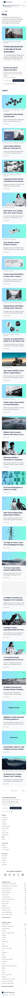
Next (23, 790)
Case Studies (5, 828)
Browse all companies (8, 986)
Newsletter (4, 855)
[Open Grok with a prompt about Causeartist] (18, 874)
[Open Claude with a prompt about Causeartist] (22, 874)
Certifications (5, 835)
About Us (4, 845)
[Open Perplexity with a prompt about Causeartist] (9, 874)
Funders (4, 821)
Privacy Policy (5, 994)
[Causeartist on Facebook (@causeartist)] (5, 811)
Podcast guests (6, 826)
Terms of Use (12, 994)
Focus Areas (5, 832)
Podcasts (4, 824)
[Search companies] (25, 2)
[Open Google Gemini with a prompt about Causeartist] (14, 874)
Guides (3, 862)
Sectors (4, 830)
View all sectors (6, 917)
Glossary (4, 860)
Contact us (4, 847)
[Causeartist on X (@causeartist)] (7, 811)
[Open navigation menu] (2, 2)
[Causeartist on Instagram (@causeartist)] (9, 811)
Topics (3, 839)
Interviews (4, 858)
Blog (6, 11)
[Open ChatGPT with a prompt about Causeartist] (5, 874)
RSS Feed (4, 864)
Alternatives (5, 819)
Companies (5, 817)
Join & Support (5, 849)
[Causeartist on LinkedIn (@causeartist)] (12, 811)
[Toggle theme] (2, 811)
